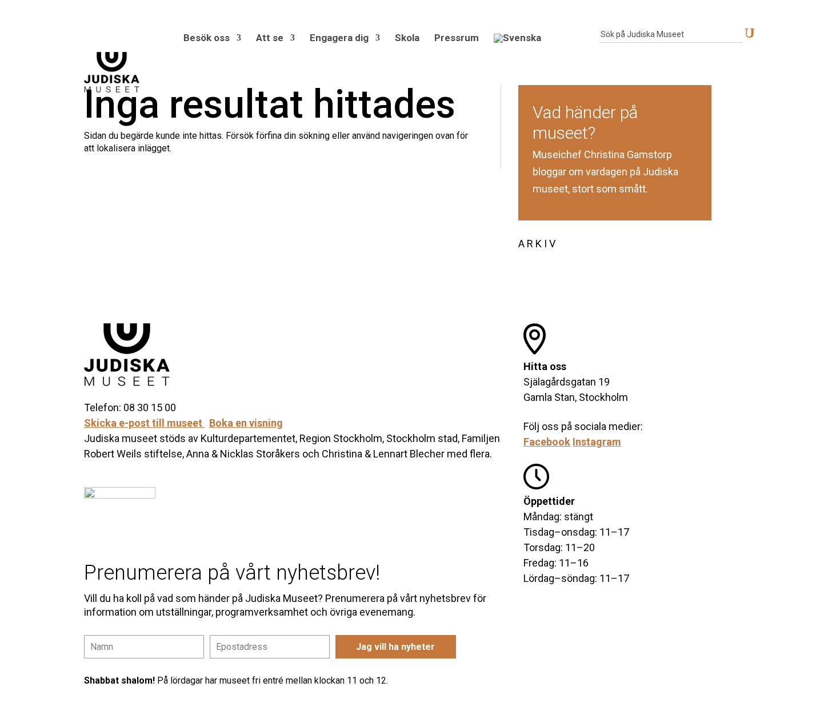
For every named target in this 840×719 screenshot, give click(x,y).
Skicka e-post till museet (144, 423)
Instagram (597, 442)
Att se (269, 37)
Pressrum (456, 37)
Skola (407, 37)
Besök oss (206, 37)
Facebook (546, 442)
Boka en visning (246, 423)
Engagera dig (339, 37)
